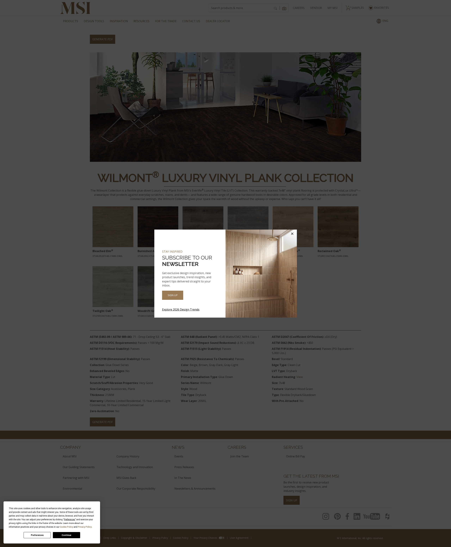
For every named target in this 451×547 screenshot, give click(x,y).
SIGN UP (173, 295)
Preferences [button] (69, 519)
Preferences (37, 535)
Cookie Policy (66, 527)
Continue (66, 535)
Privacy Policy (85, 527)
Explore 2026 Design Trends (180, 309)
